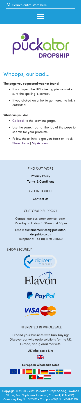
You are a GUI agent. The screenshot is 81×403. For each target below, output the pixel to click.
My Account (40, 143)
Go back (18, 120)
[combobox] (40, 4)
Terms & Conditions (40, 181)
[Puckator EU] (14, 372)
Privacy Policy (40, 176)
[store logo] (40, 44)
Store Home (20, 143)
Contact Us (40, 199)
